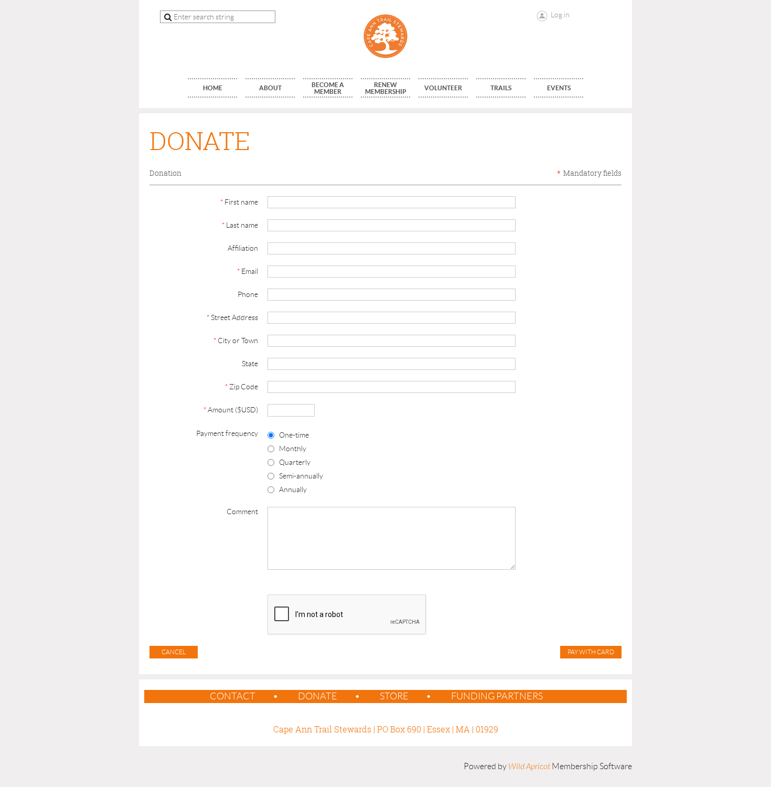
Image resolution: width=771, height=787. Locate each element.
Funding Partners (497, 696)
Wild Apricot (529, 766)
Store (394, 696)
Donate (317, 696)
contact (232, 696)
